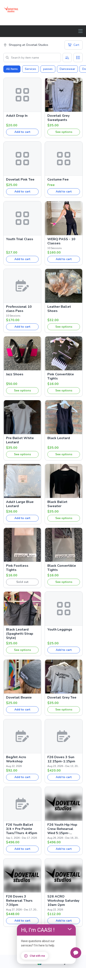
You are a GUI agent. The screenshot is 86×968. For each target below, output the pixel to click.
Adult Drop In (17, 116)
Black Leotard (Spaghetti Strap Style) (19, 633)
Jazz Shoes (14, 374)
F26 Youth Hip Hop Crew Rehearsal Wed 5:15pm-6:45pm (62, 829)
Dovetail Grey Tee (61, 697)
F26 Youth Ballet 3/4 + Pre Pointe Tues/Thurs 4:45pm (21, 829)
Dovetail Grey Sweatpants (58, 118)
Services (30, 69)
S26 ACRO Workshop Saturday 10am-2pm (63, 900)
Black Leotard (58, 438)
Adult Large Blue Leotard (20, 504)
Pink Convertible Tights (60, 376)
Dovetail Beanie (19, 697)
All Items (12, 69)
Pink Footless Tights (17, 568)
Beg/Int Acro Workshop (16, 759)
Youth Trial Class (19, 239)
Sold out (22, 582)
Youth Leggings (59, 629)
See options (63, 132)
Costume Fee (58, 179)
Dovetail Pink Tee (20, 179)
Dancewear (67, 69)
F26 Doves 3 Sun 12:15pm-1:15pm (61, 759)
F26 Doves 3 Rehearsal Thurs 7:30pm (19, 900)
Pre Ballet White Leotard (20, 440)
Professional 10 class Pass (19, 309)
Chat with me (37, 955)
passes (48, 69)
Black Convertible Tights (61, 568)
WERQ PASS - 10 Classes (61, 241)
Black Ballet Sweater (57, 504)
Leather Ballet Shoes (59, 309)
